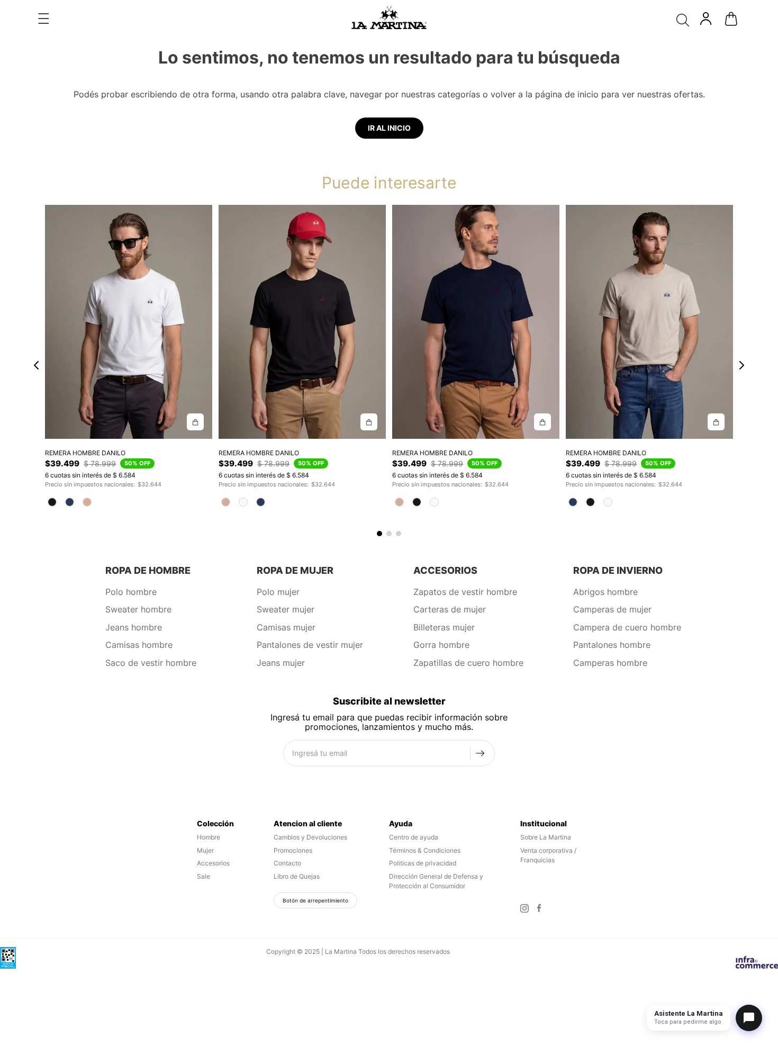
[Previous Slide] (36, 366)
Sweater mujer (285, 609)
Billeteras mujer (444, 627)
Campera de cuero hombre (627, 627)
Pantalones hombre (611, 644)
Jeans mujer (281, 662)
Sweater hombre (138, 609)
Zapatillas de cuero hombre (468, 662)
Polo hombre (131, 591)
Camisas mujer (286, 627)
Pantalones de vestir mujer (310, 644)
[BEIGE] (87, 502)
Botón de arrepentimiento (315, 900)
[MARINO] (70, 502)
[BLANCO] (243, 502)
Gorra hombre (441, 644)
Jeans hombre (133, 627)
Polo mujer (278, 591)
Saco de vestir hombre (150, 662)
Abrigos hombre (605, 591)
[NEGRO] (52, 502)
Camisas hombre (139, 644)
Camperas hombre (610, 662)
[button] (43, 18)
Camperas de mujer (612, 609)
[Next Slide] (741, 366)
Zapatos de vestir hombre (465, 591)
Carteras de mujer (449, 609)
